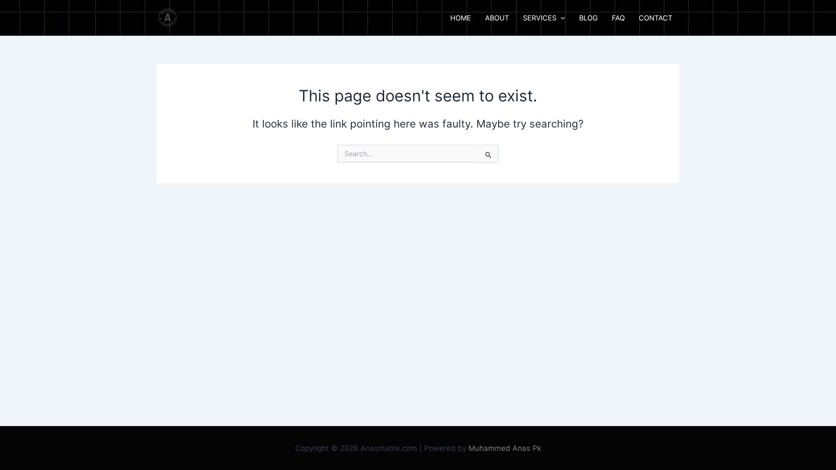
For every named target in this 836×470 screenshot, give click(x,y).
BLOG (588, 17)
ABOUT (497, 17)
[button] (560, 18)
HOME (460, 17)
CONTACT (655, 17)
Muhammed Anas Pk (505, 448)
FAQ (618, 17)
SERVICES (539, 17)
